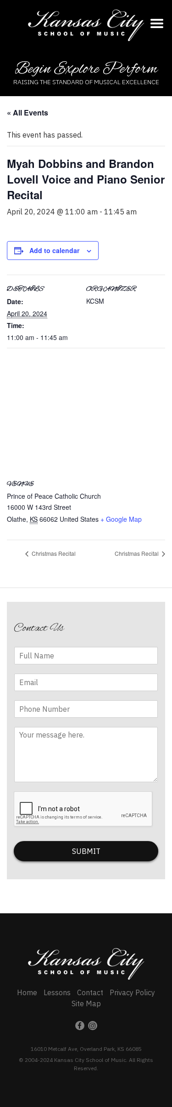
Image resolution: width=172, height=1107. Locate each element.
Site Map (86, 1003)
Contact (90, 992)
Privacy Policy (132, 992)
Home (27, 992)
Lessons (57, 992)
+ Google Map (121, 519)
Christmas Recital (53, 553)
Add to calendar (54, 250)
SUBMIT (86, 851)
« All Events (27, 112)
